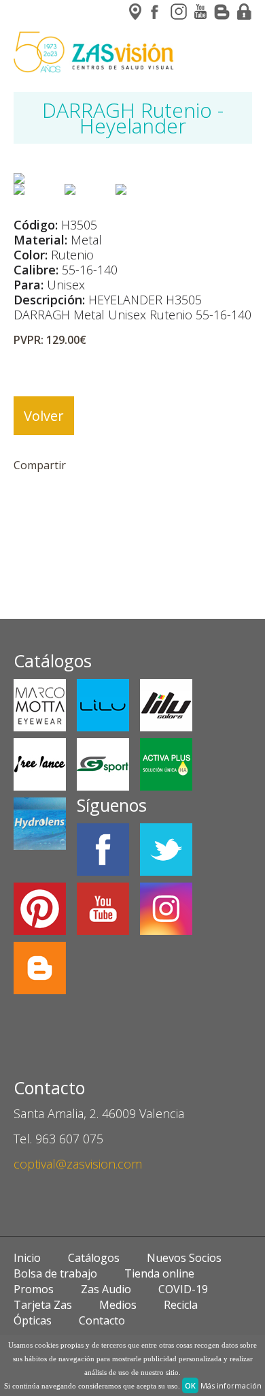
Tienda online (159, 1273)
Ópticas (33, 1320)
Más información (231, 1385)
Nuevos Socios (184, 1257)
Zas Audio (106, 1289)
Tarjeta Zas (43, 1304)
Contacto (102, 1320)
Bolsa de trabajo (55, 1273)
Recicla (181, 1304)
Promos (34, 1289)
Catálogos (94, 1257)
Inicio (27, 1257)
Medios (118, 1304)
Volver (44, 416)
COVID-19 (183, 1289)
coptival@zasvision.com (78, 1164)
